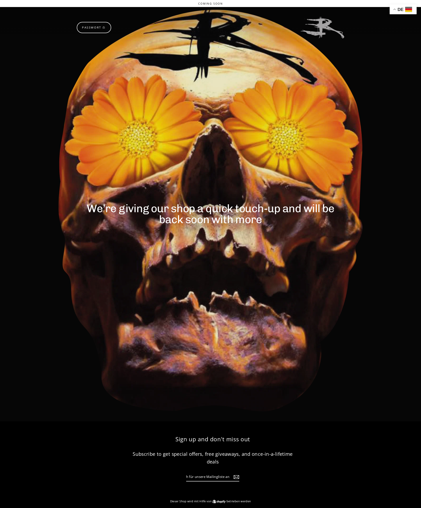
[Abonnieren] (235, 476)
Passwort (91, 27)
